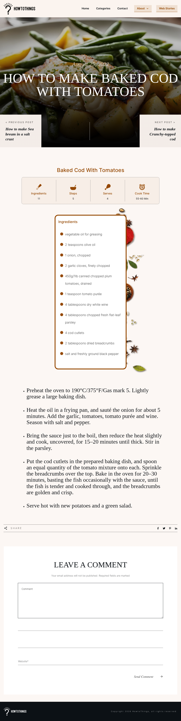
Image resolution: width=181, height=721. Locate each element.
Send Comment (143, 676)
